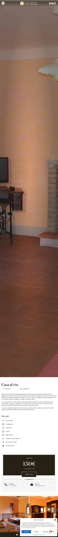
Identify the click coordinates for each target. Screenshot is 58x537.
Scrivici (37, 484)
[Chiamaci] (6, 484)
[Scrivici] (31, 484)
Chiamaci (11, 484)
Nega (36, 531)
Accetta (26, 531)
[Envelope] (55, 3)
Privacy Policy (42, 534)
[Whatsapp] (52, 3)
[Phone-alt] (50, 3)
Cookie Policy (35, 534)
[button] (55, 520)
